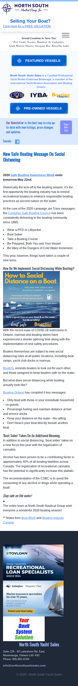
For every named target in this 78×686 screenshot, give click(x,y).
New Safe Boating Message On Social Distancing (34, 156)
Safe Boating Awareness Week (33, 175)
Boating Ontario (13, 392)
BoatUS (8, 368)
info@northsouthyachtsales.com (24, 665)
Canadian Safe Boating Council (29, 213)
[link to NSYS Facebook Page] (16, 142)
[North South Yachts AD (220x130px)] (39, 598)
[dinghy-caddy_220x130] (39, 628)
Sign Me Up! (66, 127)
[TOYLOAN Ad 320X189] (39, 563)
